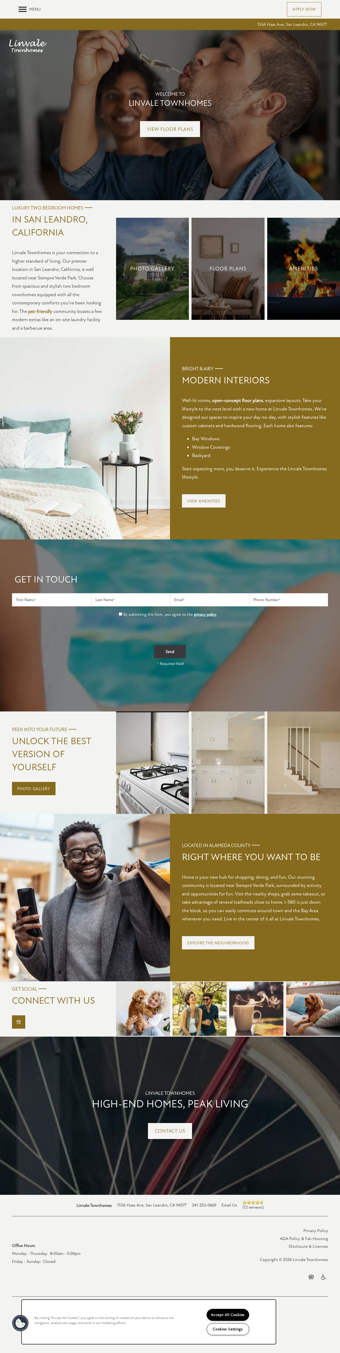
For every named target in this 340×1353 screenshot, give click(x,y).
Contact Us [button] (170, 1131)
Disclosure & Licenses (308, 1246)
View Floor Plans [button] (170, 129)
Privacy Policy (315, 1230)
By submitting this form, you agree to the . (170, 614)
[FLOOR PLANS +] (228, 268)
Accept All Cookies (228, 1315)
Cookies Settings (228, 1329)
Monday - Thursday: (30, 1253)
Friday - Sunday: (26, 1261)
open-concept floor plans (237, 400)
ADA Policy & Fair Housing (304, 1238)
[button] (304, 9)
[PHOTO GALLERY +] (152, 268)
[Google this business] (18, 1022)
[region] (148, 1321)
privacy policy (205, 614)
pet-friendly (40, 311)
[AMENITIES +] (303, 268)
